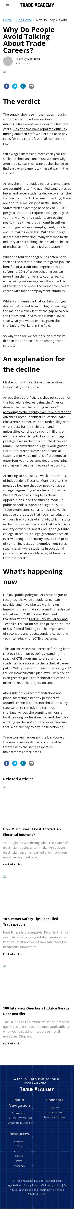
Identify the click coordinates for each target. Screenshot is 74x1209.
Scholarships (19, 1113)
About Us (19, 1151)
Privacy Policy (31, 1185)
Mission (19, 1156)
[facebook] (6, 86)
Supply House (54, 1112)
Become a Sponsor (55, 1117)
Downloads (19, 1141)
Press (19, 1160)
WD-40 (55, 1107)
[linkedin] (23, 86)
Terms (58, 1189)
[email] (31, 86)
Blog (19, 1146)
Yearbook (19, 1165)
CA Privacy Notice (51, 1185)
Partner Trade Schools (19, 1122)
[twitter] (15, 86)
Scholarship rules (37, 1194)
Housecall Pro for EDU (19, 1118)
